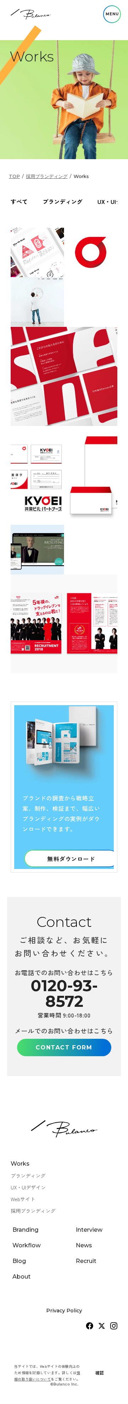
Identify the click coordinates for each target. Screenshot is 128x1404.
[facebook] (89, 1325)
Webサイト (23, 1199)
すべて (19, 201)
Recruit (86, 1261)
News (84, 1245)
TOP (14, 176)
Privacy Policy (64, 1310)
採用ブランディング (47, 176)
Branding (25, 1229)
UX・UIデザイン (28, 1187)
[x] (101, 1325)
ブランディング (62, 201)
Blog (19, 1261)
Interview (89, 1229)
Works (20, 1163)
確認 (99, 1373)
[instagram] (113, 1325)
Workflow (26, 1245)
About (21, 1276)
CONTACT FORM (64, 1047)
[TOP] (31, 14)
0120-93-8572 (64, 993)
